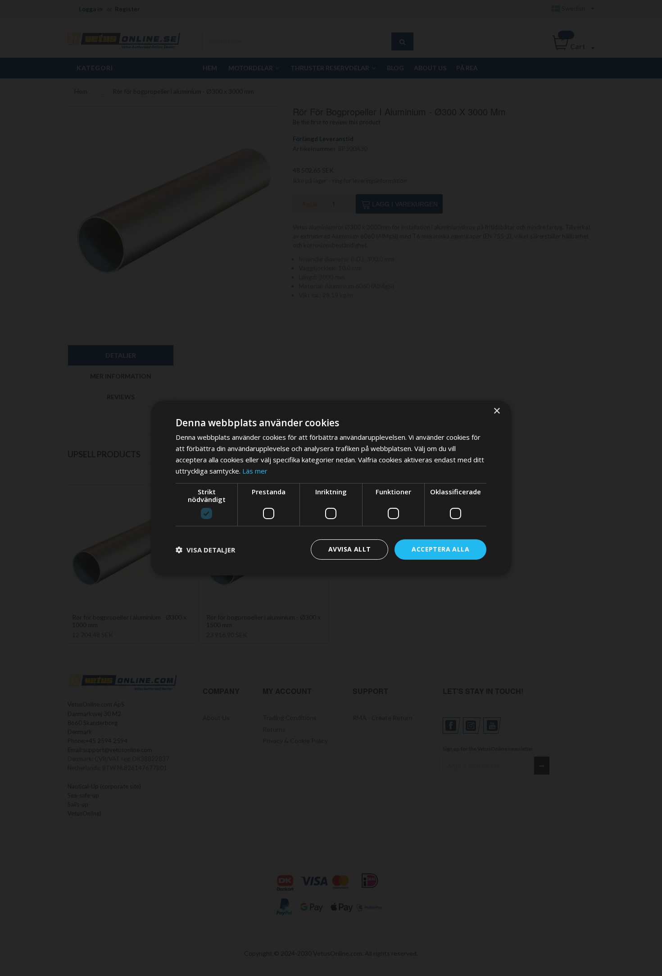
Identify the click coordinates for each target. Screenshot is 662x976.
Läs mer (255, 470)
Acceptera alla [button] (440, 549)
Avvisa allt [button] (349, 549)
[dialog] (331, 488)
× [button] (496, 411)
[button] (205, 550)
